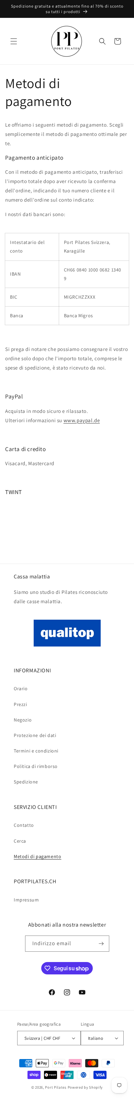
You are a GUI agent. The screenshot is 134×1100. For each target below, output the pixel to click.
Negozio (23, 720)
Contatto (24, 825)
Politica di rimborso (36, 766)
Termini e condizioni (36, 751)
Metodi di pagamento (37, 856)
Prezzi (20, 704)
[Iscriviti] (101, 944)
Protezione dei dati (35, 735)
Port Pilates (55, 1087)
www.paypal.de (82, 420)
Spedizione (26, 782)
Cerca (20, 841)
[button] (13, 41)
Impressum (26, 900)
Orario (21, 688)
